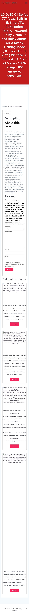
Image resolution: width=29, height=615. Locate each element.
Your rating (8, 226)
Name (7, 250)
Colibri (15, 610)
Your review (8, 231)
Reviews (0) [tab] (8, 113)
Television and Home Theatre (14, 106)
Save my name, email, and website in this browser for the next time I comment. (14, 264)
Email (7, 256)
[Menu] (26, 3)
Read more (14, 324)
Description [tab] (8, 111)
